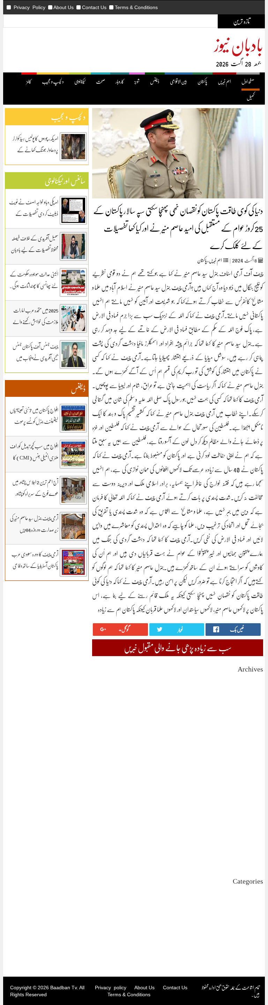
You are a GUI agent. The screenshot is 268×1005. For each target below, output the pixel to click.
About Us (63, 7)
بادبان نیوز (238, 44)
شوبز (137, 81)
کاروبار (120, 81)
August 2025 (251, 755)
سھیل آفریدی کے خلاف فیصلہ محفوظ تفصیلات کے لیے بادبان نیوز (34, 249)
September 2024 (247, 825)
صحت (100, 81)
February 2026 (249, 718)
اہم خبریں (224, 81)
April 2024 (253, 856)
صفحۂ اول (247, 81)
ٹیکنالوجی (79, 81)
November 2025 (247, 737)
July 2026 (254, 686)
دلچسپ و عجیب (53, 81)
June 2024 (253, 844)
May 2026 (253, 699)
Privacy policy (110, 987)
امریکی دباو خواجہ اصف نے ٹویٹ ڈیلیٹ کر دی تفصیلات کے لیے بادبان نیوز (33, 213)
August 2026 (251, 680)
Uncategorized (249, 892)
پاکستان (202, 81)
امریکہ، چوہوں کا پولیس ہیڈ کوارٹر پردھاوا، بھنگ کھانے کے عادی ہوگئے (35, 150)
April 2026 (253, 705)
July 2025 (254, 762)
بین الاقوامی (178, 81)
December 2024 (248, 806)
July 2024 (254, 837)
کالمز (29, 81)
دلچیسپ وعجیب (251, 923)
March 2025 (251, 787)
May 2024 (253, 850)
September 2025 (247, 749)
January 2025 (250, 800)
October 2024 (250, 818)
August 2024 (251, 831)
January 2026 (250, 724)
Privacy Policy (29, 7)
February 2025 (249, 793)
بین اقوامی (255, 905)
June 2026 (253, 692)
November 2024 (247, 812)
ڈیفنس (154, 81)
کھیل (250, 97)
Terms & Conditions (136, 7)
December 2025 (248, 730)
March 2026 (251, 711)
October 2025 (250, 743)
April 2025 (253, 781)
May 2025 (253, 774)
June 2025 (253, 768)
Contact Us (94, 7)
